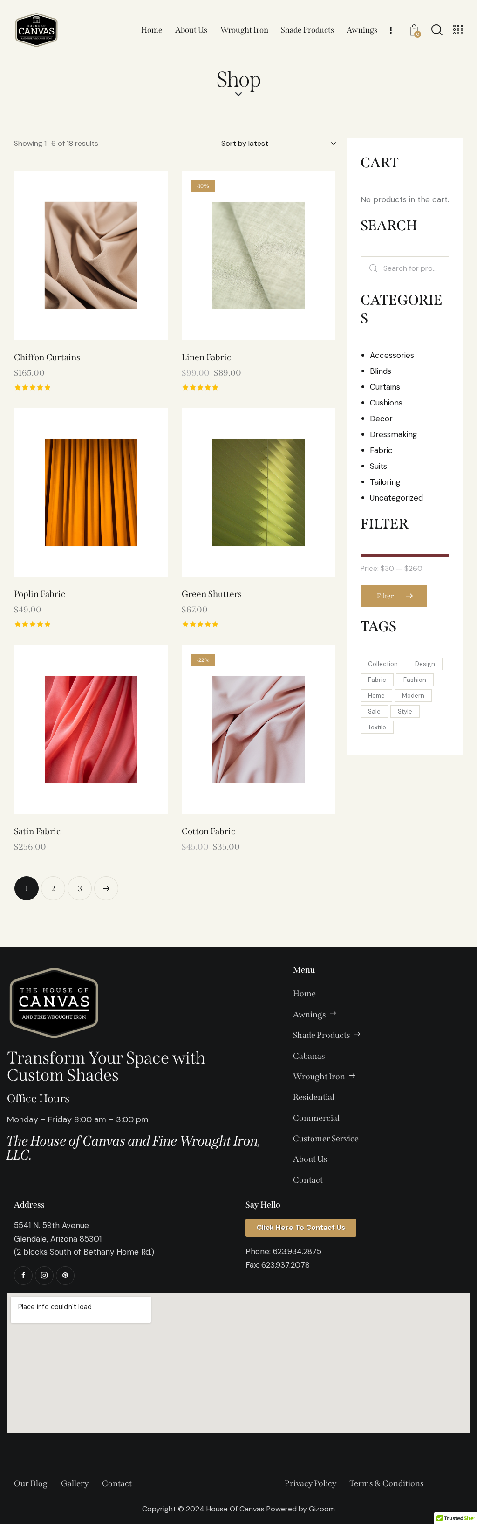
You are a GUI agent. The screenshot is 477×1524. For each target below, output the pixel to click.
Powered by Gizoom (300, 1509)
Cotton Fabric (208, 831)
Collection (383, 664)
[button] (65, 256)
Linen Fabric (206, 357)
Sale (374, 711)
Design (425, 664)
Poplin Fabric (39, 594)
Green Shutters (212, 594)
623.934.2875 (297, 1251)
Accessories (392, 355)
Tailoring (385, 482)
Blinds (380, 371)
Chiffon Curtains (47, 357)
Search (373, 268)
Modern (413, 696)
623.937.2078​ (285, 1265)
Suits (378, 466)
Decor (381, 418)
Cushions (386, 403)
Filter (385, 596)
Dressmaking (393, 434)
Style (405, 711)
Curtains (385, 387)
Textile (377, 727)
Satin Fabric (37, 831)
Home (376, 696)
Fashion (414, 680)
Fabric (381, 450)
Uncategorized (396, 498)
